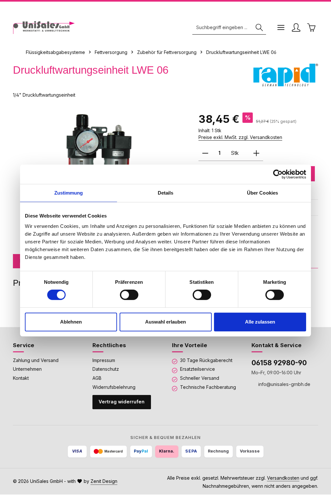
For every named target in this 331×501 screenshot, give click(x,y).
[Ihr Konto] (296, 28)
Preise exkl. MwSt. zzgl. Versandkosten (240, 137)
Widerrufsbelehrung (113, 387)
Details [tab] (166, 193)
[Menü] (281, 28)
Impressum (103, 360)
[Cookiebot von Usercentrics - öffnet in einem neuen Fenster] (278, 174)
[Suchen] (259, 28)
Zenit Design (104, 481)
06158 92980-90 (279, 362)
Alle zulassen (260, 322)
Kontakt (21, 378)
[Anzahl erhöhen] (256, 153)
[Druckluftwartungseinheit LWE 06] (99, 159)
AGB (96, 378)
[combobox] (222, 28)
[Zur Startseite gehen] (44, 27)
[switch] (129, 295)
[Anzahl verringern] (205, 153)
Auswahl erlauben (165, 322)
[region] (99, 159)
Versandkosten (283, 478)
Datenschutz (105, 369)
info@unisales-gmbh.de (283, 384)
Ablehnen (71, 322)
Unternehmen (27, 369)
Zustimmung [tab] (68, 193)
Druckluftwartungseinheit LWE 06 (241, 52)
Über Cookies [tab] (262, 193)
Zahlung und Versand (36, 360)
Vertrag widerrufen (121, 402)
